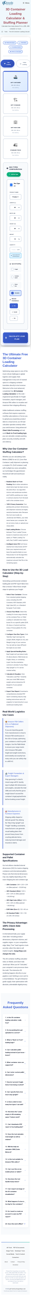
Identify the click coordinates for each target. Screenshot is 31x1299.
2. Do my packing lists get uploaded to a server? (14, 1031)
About (6, 1261)
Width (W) (12, 213)
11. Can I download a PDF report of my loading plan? (14, 1125)
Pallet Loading (24, 63)
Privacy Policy (21, 1261)
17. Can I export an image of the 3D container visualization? (14, 1191)
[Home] (2, 31)
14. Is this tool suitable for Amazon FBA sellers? (14, 1160)
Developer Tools (20, 1251)
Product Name (14, 192)
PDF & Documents (18, 1247)
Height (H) (13, 223)
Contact (13, 1261)
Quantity (12, 244)
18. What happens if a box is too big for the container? (14, 1203)
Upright (15, 312)
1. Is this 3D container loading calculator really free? (13, 1020)
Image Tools (10, 1251)
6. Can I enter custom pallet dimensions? (14, 1073)
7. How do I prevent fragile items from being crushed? (14, 1083)
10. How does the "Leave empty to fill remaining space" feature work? (13, 1114)
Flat (14, 318)
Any (15, 305)
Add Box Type (14, 174)
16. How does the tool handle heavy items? (12, 1180)
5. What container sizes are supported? (14, 1063)
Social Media (10, 1254)
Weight (12, 234)
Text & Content (20, 1254)
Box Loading (8, 63)
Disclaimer (15, 1264)
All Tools (9, 1247)
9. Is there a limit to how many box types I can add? (14, 1103)
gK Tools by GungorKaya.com (17, 1288)
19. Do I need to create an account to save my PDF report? (14, 1214)
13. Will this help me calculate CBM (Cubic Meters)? (12, 1149)
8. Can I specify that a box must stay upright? (14, 1093)
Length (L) (13, 202)
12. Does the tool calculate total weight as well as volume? (14, 1136)
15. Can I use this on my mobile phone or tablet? (13, 1170)
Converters (15, 1257)
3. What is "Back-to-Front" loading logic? (14, 1041)
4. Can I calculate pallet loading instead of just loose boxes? (14, 1052)
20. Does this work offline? (14, 1224)
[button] (15, 81)
